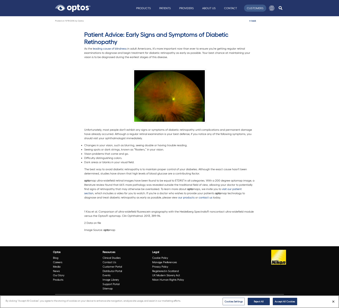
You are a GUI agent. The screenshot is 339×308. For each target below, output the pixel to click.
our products (186, 197)
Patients (165, 8)
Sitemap (108, 288)
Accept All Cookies (285, 301)
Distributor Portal (112, 271)
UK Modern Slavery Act (166, 275)
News (56, 271)
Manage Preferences (164, 262)
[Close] (333, 301)
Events (107, 275)
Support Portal (111, 284)
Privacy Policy (160, 266)
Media (56, 266)
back (252, 20)
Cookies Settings (234, 301)
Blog (55, 257)
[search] (280, 8)
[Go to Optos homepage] (72, 7)
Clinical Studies (112, 257)
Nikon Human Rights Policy (168, 279)
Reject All (259, 301)
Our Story (58, 275)
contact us (205, 197)
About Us (209, 8)
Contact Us (109, 262)
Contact (230, 8)
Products (143, 8)
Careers (57, 262)
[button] (271, 8)
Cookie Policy (160, 257)
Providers (186, 8)
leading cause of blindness (110, 48)
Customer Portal (112, 266)
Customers (255, 8)
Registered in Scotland (165, 271)
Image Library (111, 279)
